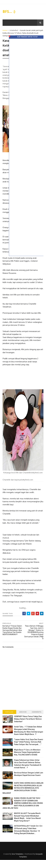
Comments (36, 712)
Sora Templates (17, 854)
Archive (23, 712)
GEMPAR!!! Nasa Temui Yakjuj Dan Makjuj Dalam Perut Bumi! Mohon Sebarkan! (28, 718)
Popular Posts (9, 712)
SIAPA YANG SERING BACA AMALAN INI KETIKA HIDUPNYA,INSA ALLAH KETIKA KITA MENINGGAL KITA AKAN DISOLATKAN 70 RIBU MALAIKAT (23, 788)
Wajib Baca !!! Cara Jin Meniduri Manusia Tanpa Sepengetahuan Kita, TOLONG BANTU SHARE (27, 752)
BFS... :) (9, 11)
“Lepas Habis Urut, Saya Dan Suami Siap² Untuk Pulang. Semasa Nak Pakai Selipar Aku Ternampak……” (28, 741)
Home (5, 30)
